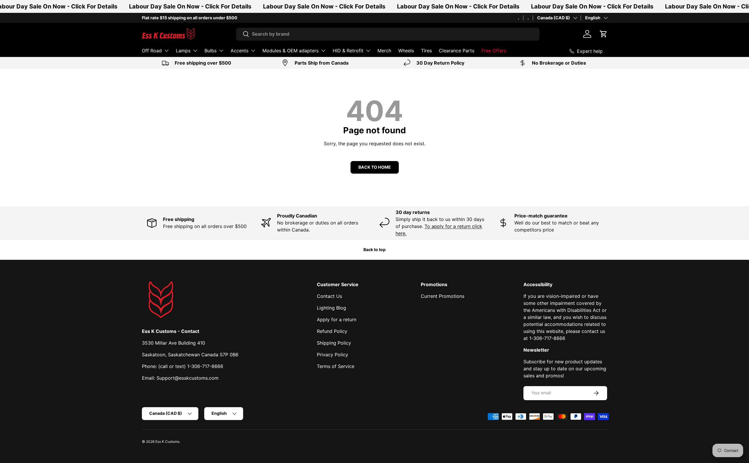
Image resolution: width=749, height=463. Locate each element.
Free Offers (493, 50)
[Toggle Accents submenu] (253, 50)
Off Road (152, 50)
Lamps (183, 50)
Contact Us (329, 296)
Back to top (374, 249)
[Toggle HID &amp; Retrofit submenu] (368, 50)
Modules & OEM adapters (290, 50)
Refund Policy (332, 331)
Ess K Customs (167, 441)
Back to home (374, 167)
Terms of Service (335, 366)
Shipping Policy (334, 343)
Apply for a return (336, 319)
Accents (239, 50)
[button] (603, 33)
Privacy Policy (332, 354)
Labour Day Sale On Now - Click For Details (190, 6)
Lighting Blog (331, 308)
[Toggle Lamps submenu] (195, 50)
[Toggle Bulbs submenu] (221, 50)
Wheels (406, 50)
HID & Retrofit (348, 50)
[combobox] (388, 33)
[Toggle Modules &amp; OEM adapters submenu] (323, 50)
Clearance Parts (456, 50)
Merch (384, 50)
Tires (426, 50)
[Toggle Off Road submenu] (166, 50)
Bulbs (211, 50)
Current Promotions (442, 296)
